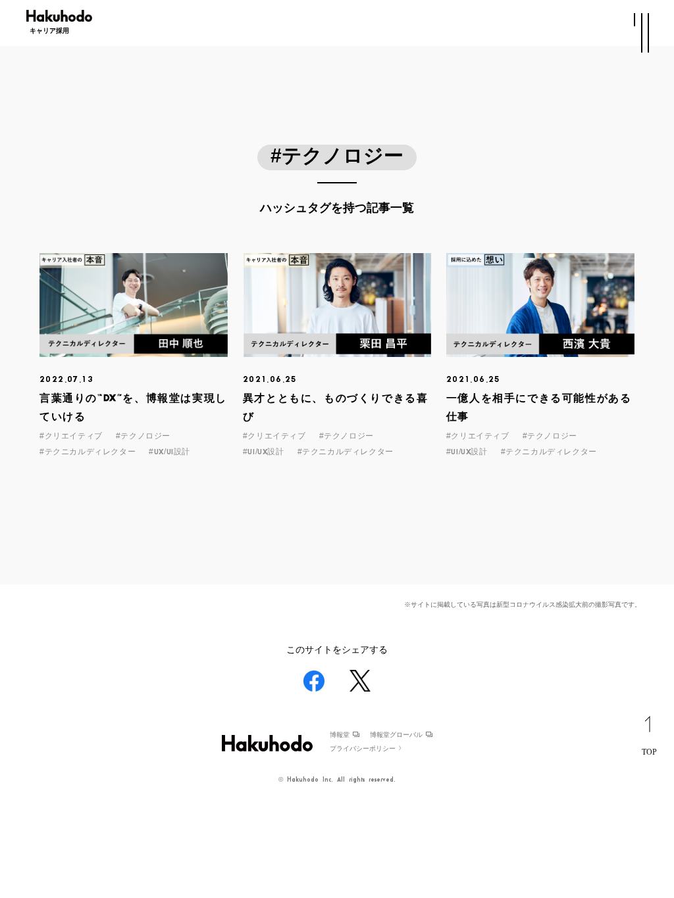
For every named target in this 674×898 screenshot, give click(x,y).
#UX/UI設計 (169, 452)
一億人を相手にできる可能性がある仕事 (539, 407)
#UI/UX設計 (263, 452)
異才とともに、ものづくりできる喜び (335, 407)
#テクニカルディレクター (87, 452)
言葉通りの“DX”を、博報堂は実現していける (133, 407)
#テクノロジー (143, 436)
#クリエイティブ (71, 436)
